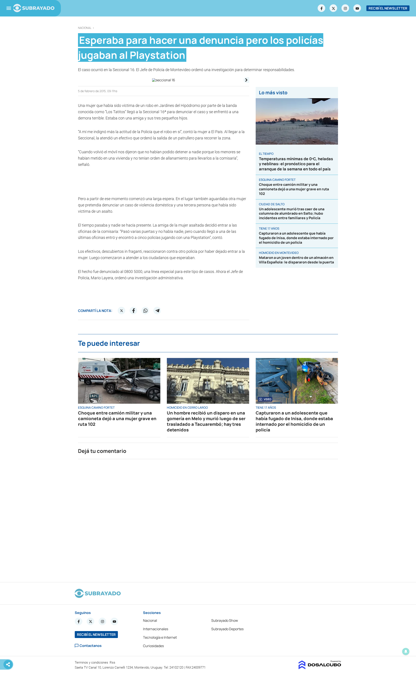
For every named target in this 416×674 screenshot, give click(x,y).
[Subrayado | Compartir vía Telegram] (157, 310)
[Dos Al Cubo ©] (320, 668)
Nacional (84, 27)
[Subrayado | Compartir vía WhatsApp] (145, 310)
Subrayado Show (224, 620)
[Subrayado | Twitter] (333, 8)
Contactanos (91, 646)
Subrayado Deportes (227, 629)
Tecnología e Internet (160, 637)
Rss (113, 662)
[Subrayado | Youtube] (357, 8)
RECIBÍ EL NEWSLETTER (388, 8)
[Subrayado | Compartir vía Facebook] (133, 310)
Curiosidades (153, 645)
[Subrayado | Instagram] (345, 8)
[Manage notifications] (405, 651)
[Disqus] (208, 519)
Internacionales (155, 629)
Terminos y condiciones (92, 662)
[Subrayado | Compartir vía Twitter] (121, 310)
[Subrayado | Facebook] (321, 8)
